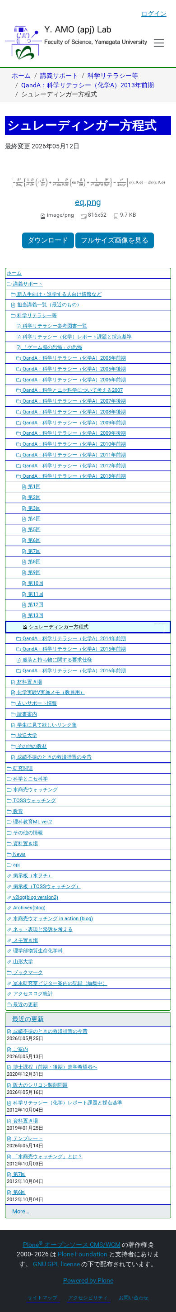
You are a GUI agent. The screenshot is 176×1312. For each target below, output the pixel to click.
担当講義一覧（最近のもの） (49, 305)
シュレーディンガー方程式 (58, 627)
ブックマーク (27, 972)
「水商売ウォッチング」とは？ (47, 1157)
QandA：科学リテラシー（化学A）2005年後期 (73, 369)
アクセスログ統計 (32, 994)
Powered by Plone (88, 1280)
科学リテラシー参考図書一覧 (54, 326)
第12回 (35, 605)
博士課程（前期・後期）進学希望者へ (54, 1067)
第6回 (34, 540)
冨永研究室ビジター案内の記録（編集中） (59, 983)
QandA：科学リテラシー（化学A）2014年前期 (73, 639)
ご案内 (20, 1049)
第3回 (34, 508)
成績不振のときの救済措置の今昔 (54, 757)
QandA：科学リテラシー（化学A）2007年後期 (73, 401)
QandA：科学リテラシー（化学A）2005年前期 (73, 358)
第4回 (34, 519)
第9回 (34, 572)
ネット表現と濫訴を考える (42, 929)
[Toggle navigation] (159, 43)
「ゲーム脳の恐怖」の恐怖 (51, 347)
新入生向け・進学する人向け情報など (59, 294)
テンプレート (27, 1138)
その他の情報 (27, 833)
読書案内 (26, 714)
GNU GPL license (56, 1264)
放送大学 (26, 735)
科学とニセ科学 (30, 779)
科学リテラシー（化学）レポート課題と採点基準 (76, 337)
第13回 (35, 615)
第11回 (35, 594)
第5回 (34, 529)
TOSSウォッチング (34, 800)
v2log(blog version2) (35, 897)
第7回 (34, 551)
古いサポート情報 (36, 703)
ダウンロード (48, 240)
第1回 (34, 487)
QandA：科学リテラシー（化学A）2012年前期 (73, 466)
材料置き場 (29, 682)
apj (16, 865)
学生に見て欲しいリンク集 (46, 725)
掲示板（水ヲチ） (32, 876)
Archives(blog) (29, 908)
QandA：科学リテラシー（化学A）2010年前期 (73, 444)
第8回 (34, 562)
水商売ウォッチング (35, 790)
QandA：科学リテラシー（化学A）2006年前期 (73, 380)
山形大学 (22, 962)
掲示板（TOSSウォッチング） (46, 886)
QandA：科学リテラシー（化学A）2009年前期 (73, 423)
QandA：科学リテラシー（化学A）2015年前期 (73, 649)
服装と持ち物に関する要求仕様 (56, 660)
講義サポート (59, 75)
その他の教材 (31, 746)
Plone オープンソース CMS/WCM (71, 1244)
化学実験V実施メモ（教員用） (50, 692)
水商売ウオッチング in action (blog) (52, 919)
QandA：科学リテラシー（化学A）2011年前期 (73, 455)
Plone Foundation (82, 1254)
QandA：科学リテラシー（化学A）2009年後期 (73, 433)
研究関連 (22, 768)
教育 (17, 811)
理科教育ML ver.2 (32, 822)
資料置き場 (25, 843)
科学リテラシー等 (113, 75)
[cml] (76, 42)
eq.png (88, 202)
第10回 (35, 583)
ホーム (21, 75)
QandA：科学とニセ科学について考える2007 (72, 390)
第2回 (34, 497)
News (19, 854)
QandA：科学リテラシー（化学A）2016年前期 (73, 671)
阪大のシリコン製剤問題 (40, 1085)
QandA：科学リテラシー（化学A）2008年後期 (73, 412)
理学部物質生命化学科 (37, 951)
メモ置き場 (25, 940)
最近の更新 (25, 1005)
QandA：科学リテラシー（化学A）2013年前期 (87, 85)
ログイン (154, 13)
